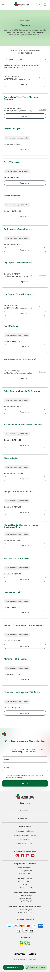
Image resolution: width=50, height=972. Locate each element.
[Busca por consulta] (45, 59)
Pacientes (23, 811)
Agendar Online (12, 967)
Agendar (24, 84)
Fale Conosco (25, 826)
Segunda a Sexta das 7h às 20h (25, 835)
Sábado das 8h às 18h (25, 839)
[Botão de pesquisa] (39, 4)
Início (22, 20)
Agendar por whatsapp (37, 967)
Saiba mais (42, 78)
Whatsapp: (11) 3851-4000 (25, 831)
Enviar (25, 783)
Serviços (24, 803)
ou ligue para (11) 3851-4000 (25, 843)
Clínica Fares (23, 818)
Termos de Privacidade (14, 777)
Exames (27, 20)
